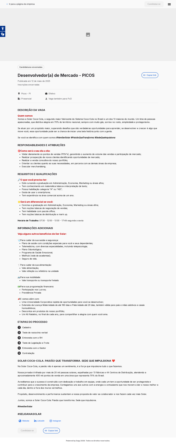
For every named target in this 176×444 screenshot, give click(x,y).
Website (25, 421)
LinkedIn (40, 421)
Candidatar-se (154, 4)
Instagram (57, 421)
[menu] (169, 4)
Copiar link (151, 75)
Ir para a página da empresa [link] (22, 4)
